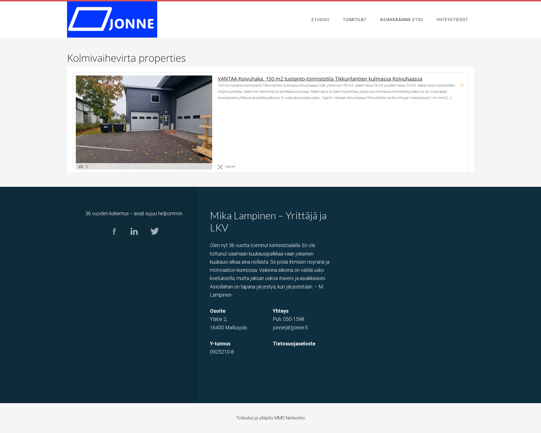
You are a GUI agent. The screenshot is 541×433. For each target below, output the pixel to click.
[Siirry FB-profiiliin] (114, 240)
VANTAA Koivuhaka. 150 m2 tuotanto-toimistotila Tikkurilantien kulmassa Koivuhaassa (320, 79)
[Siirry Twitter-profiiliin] (154, 240)
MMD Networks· (290, 418)
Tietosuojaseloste (294, 344)
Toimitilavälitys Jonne (112, 19)
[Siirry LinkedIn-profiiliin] (134, 240)
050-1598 (293, 319)
